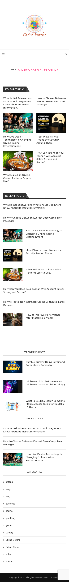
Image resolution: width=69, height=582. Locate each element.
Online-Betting (13, 539)
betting (9, 482)
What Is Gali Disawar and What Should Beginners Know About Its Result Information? (32, 206)
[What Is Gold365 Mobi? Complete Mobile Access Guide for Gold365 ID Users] (12, 405)
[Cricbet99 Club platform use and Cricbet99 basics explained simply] (12, 386)
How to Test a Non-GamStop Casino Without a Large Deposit (34, 303)
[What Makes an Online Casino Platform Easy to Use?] (12, 274)
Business (10, 503)
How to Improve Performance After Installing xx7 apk (43, 316)
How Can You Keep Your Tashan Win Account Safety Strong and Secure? (33, 291)
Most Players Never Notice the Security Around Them (44, 252)
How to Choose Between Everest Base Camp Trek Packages (32, 219)
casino (9, 510)
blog (8, 496)
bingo (8, 489)
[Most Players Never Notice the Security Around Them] (12, 255)
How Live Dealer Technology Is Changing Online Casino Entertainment (44, 233)
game (9, 525)
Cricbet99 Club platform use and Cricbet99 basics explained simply (45, 383)
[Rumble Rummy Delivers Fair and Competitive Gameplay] (12, 367)
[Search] (65, 54)
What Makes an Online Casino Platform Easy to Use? (43, 271)
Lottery (9, 532)
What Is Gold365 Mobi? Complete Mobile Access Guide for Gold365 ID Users (45, 404)
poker (9, 554)
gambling (10, 518)
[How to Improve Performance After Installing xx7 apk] (12, 319)
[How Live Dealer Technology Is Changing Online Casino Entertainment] (12, 235)
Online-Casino (13, 547)
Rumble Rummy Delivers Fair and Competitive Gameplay (45, 364)
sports (9, 561)
